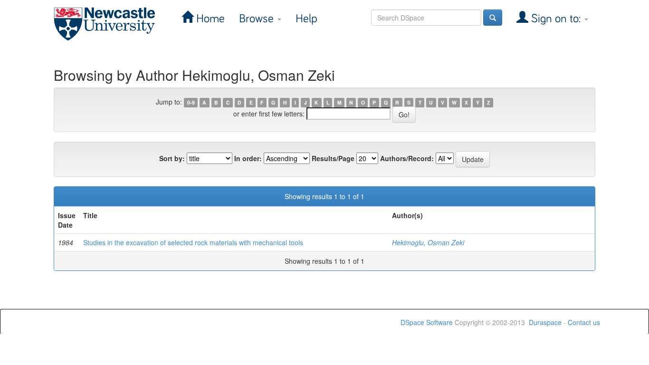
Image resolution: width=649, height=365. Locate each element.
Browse (258, 19)
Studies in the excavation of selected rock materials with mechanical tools (193, 242)
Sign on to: (555, 19)
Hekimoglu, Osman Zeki (428, 242)
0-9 (191, 102)
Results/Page (333, 158)
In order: (248, 158)
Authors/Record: (407, 158)
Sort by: (172, 158)
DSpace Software (427, 322)
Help (306, 19)
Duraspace (545, 322)
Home (209, 19)
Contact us (584, 322)
